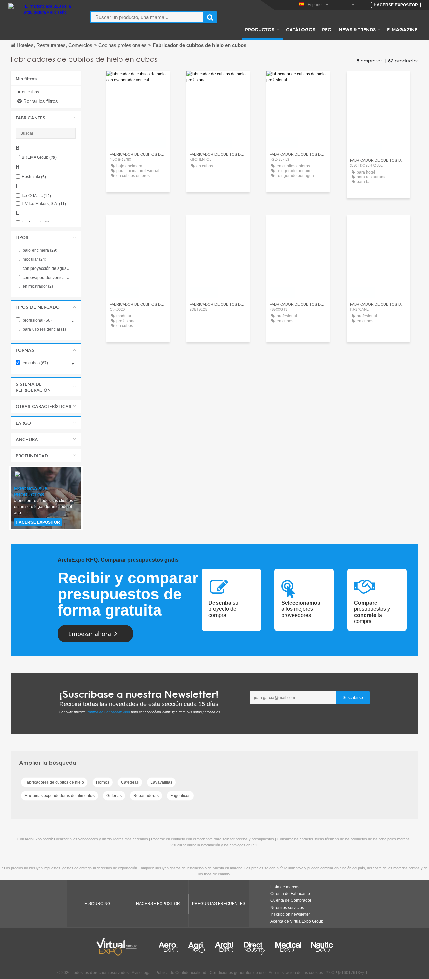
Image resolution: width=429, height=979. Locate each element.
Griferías (114, 795)
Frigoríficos (180, 795)
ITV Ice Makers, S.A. (44, 203)
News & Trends (357, 29)
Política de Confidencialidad (108, 712)
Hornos (102, 782)
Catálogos (300, 29)
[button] (46, 118)
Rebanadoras (146, 795)
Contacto (138, 82)
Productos (259, 29)
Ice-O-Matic (36, 195)
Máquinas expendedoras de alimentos (59, 795)
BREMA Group (39, 157)
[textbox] (147, 17)
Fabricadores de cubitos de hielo (54, 782)
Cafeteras (130, 782)
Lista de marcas (284, 887)
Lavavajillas (161, 782)
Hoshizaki (34, 176)
